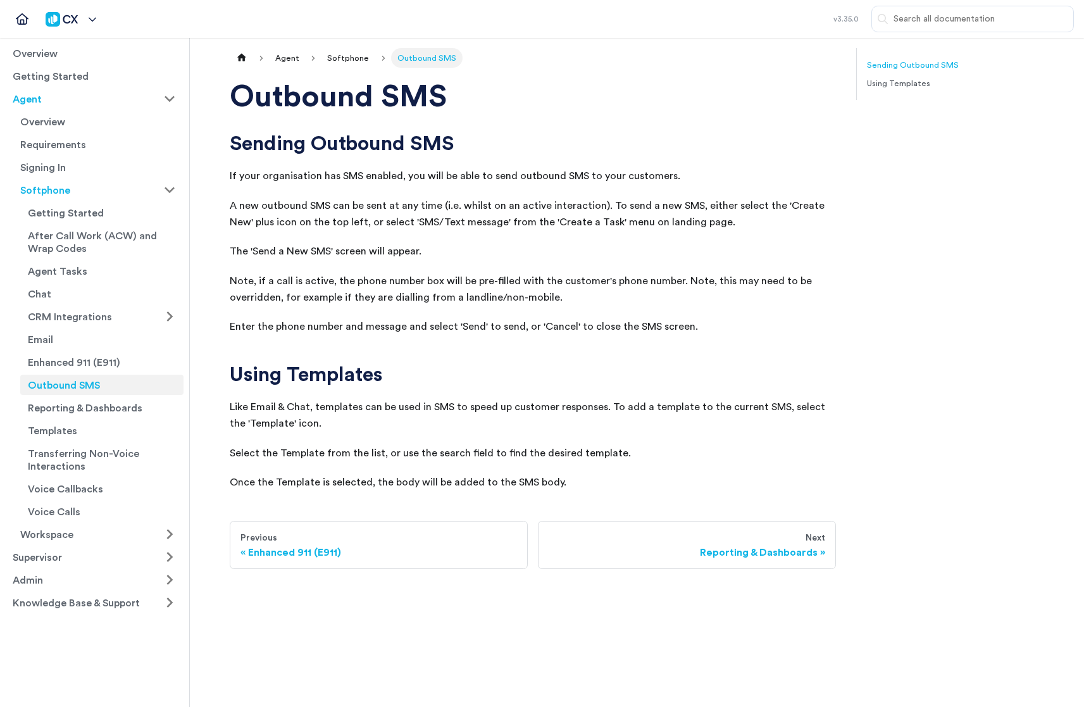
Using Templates (898, 83)
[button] (71, 19)
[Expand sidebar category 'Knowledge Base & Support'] (170, 602)
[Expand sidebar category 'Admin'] (170, 580)
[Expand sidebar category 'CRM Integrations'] (170, 316)
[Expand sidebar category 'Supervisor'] (170, 557)
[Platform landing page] (22, 19)
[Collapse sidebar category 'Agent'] (170, 99)
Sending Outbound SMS (913, 65)
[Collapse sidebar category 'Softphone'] (170, 190)
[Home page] (242, 58)
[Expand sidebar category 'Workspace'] (170, 534)
